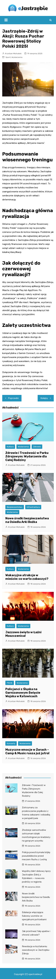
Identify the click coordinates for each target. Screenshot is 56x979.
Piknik (9, 683)
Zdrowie (37, 447)
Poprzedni (13, 398)
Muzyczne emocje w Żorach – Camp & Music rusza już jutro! (27, 751)
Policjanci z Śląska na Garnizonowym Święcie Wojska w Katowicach (22, 692)
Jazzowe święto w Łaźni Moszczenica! (23, 634)
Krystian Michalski (13, 53)
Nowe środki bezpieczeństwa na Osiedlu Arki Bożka (27, 520)
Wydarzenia (16, 57)
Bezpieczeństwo (14, 507)
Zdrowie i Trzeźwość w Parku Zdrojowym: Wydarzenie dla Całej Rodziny (27, 456)
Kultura (10, 447)
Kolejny (44, 398)
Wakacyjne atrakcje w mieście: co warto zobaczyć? (26, 577)
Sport (8, 57)
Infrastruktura (33, 507)
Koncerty (11, 743)
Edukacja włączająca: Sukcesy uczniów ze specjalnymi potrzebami (34, 916)
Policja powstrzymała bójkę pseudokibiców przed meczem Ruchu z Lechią (36, 856)
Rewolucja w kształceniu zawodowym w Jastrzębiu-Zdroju (36, 950)
